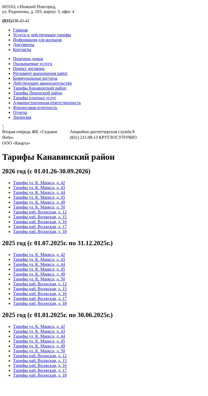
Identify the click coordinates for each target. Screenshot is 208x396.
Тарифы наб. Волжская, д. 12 (40, 212)
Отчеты (20, 112)
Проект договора (28, 68)
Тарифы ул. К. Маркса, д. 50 (39, 207)
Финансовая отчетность (35, 107)
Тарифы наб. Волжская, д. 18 (40, 231)
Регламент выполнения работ (40, 73)
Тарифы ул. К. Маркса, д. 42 (39, 182)
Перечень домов (28, 58)
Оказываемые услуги (32, 63)
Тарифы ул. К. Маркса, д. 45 (39, 197)
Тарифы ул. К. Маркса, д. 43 (39, 187)
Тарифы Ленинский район (37, 93)
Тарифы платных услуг (34, 97)
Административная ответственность (47, 102)
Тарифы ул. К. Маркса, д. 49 (39, 202)
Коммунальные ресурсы (35, 78)
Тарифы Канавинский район (39, 88)
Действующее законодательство (42, 83)
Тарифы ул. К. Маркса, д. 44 (39, 192)
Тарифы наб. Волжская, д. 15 (40, 217)
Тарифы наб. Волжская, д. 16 (40, 221)
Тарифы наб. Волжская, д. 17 (40, 226)
